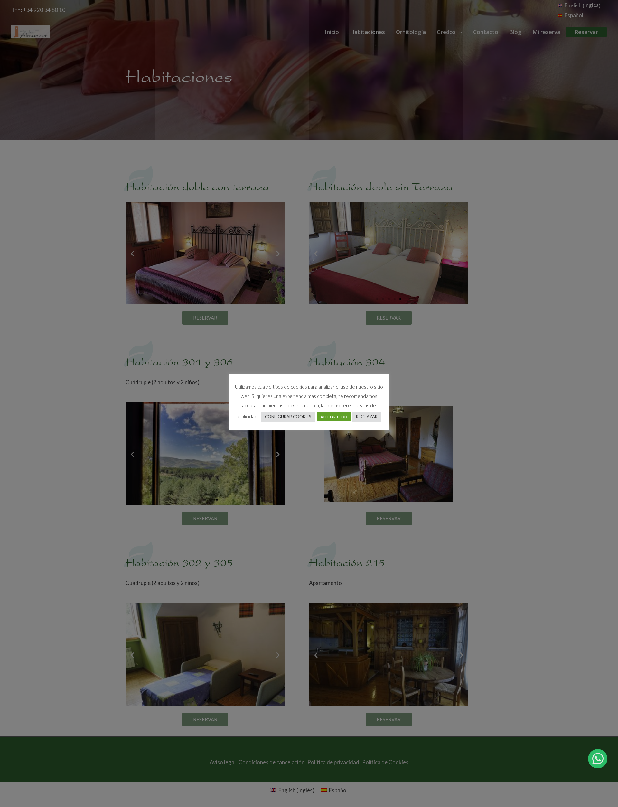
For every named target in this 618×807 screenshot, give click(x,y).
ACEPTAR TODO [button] (334, 417)
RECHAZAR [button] (367, 416)
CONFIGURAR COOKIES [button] (288, 416)
